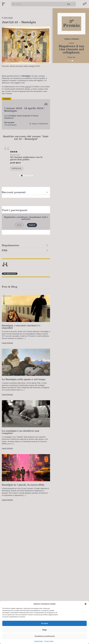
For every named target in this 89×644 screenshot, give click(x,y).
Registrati (32, 225)
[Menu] (84, 4)
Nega (44, 630)
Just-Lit (28, 87)
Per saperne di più (10, 273)
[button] (85, 604)
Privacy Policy (49, 641)
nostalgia (16, 168)
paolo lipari (15, 163)
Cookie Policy (38, 641)
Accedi (19, 225)
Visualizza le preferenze (44, 636)
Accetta (44, 623)
